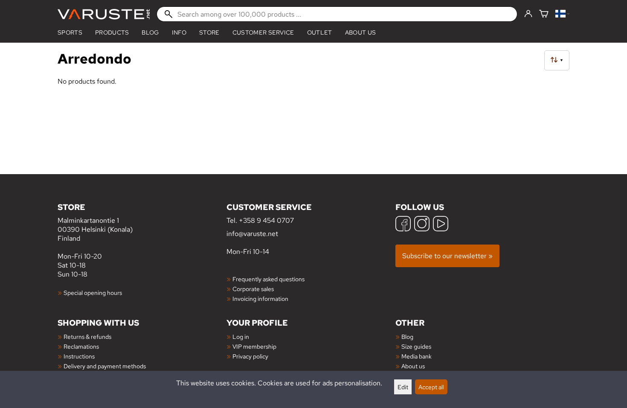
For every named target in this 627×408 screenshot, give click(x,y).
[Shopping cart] (544, 14)
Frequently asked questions (268, 279)
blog (150, 32)
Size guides (416, 346)
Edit (403, 387)
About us (360, 32)
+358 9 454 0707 (266, 220)
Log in (240, 336)
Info (179, 32)
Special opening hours (93, 293)
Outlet (319, 32)
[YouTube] (440, 224)
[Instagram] (422, 224)
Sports (70, 32)
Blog (407, 336)
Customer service (263, 32)
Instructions (79, 356)
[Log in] (528, 14)
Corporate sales (253, 289)
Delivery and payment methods (105, 366)
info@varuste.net (252, 233)
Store (209, 32)
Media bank (416, 356)
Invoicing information (260, 298)
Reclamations (81, 346)
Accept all (431, 387)
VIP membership (254, 346)
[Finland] (562, 14)
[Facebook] (403, 224)
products (112, 32)
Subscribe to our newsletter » (447, 255)
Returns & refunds (87, 336)
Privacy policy (250, 356)
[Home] (104, 14)
